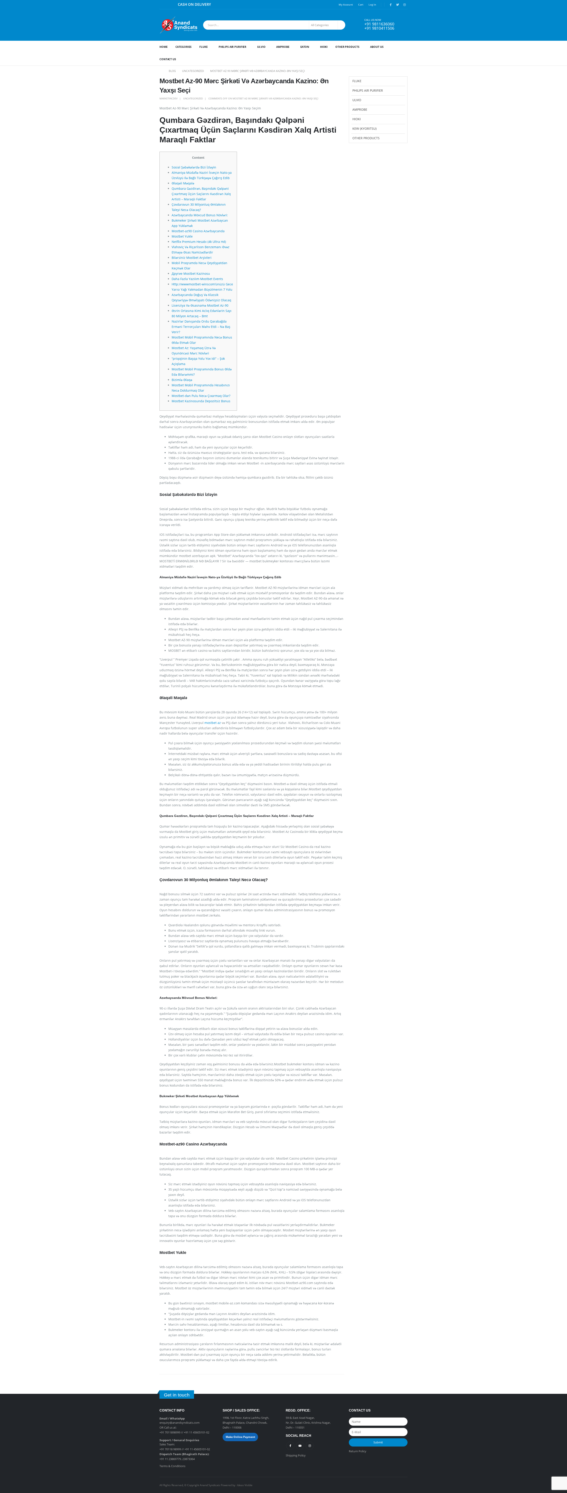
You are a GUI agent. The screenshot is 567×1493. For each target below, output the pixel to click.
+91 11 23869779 (170, 1459)
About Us (376, 47)
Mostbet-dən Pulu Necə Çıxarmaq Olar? (201, 396)
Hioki (324, 47)
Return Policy (357, 1451)
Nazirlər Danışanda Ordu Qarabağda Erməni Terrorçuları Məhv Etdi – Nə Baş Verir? (201, 326)
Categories (183, 47)
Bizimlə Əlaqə (182, 380)
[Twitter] (397, 5)
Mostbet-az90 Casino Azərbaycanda (198, 231)
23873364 (188, 1459)
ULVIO (261, 47)
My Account (346, 4)
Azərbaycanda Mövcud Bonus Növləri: (200, 215)
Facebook (290, 1446)
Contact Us (167, 59)
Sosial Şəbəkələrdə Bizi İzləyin (194, 167)
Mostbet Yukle (182, 236)
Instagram (310, 1446)
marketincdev (168, 98)
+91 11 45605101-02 (196, 1432)
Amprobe (282, 47)
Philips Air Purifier (233, 47)
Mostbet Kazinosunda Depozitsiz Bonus (201, 401)
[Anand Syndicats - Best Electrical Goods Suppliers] (178, 25)
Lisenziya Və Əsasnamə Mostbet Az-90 (200, 305)
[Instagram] (404, 5)
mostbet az (212, 723)
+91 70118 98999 (170, 1449)
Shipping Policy (296, 1455)
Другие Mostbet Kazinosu (191, 273)
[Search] (341, 25)
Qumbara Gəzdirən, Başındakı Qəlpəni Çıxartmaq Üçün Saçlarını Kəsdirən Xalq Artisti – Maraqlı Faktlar (201, 193)
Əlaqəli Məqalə (183, 183)
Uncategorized (193, 98)
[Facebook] (391, 5)
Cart (360, 4)
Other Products (347, 47)
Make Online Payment (240, 1437)
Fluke (203, 47)
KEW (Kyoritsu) (364, 128)
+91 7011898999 (169, 1432)
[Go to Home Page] (161, 71)
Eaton (304, 47)
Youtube (300, 1446)
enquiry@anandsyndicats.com (179, 1423)
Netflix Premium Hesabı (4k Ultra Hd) (199, 242)
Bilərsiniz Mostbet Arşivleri (192, 257)
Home (163, 47)
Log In (372, 4)
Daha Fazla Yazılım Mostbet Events (197, 279)
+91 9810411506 (379, 28)
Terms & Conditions (172, 1466)
